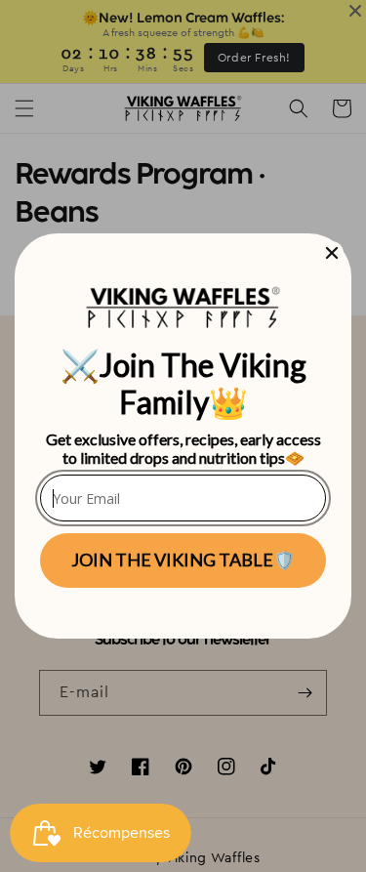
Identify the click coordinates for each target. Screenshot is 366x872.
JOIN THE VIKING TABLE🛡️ (183, 559)
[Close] (332, 253)
